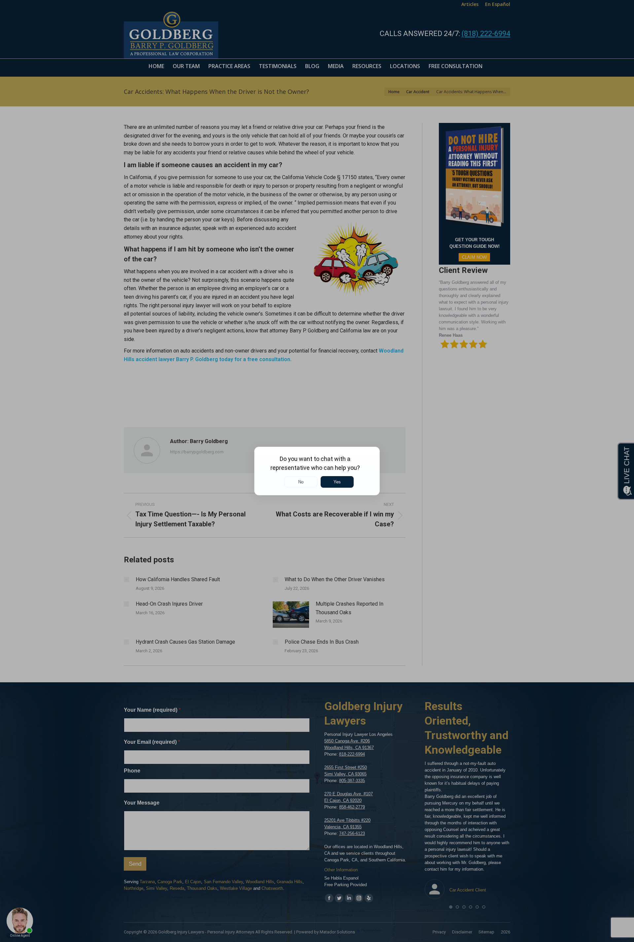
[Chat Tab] (317, 471)
